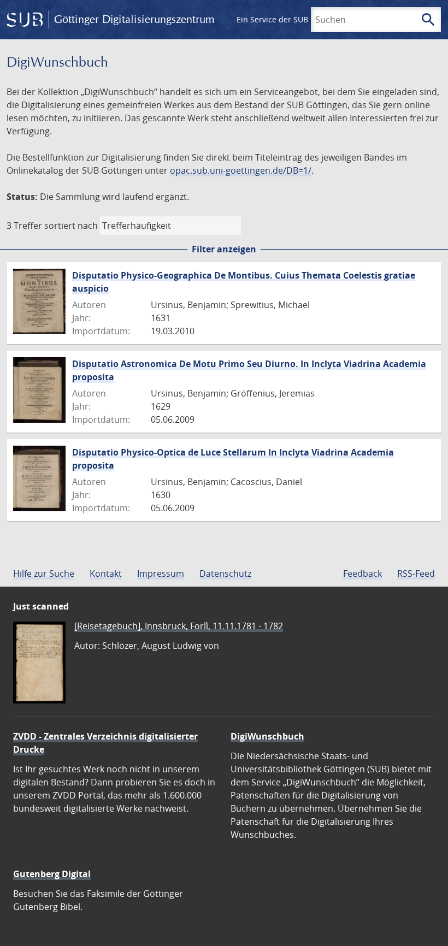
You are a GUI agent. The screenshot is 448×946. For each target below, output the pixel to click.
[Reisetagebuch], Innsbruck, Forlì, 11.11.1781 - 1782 (178, 626)
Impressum (160, 573)
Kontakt (106, 573)
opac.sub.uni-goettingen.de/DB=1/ (240, 170)
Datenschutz (225, 573)
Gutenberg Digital (52, 874)
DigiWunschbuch (267, 736)
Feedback (362, 573)
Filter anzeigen (224, 249)
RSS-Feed (416, 573)
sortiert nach (71, 226)
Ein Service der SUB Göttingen (291, 19)
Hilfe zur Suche (43, 573)
